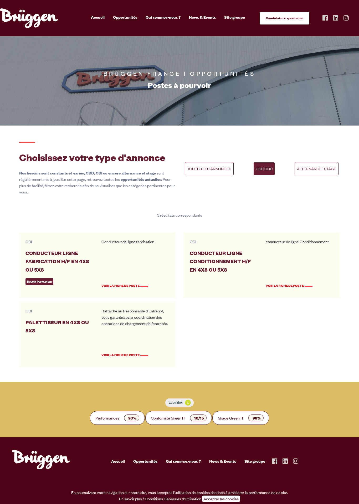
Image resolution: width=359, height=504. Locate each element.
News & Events (202, 17)
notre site (138, 492)
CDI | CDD (264, 168)
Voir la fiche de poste (120, 285)
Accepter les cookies (221, 498)
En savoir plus (130, 498)
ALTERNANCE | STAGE (316, 168)
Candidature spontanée (284, 18)
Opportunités (125, 17)
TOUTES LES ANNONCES (209, 168)
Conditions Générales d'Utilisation (173, 498)
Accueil (98, 17)
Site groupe (234, 17)
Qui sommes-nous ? (163, 17)
